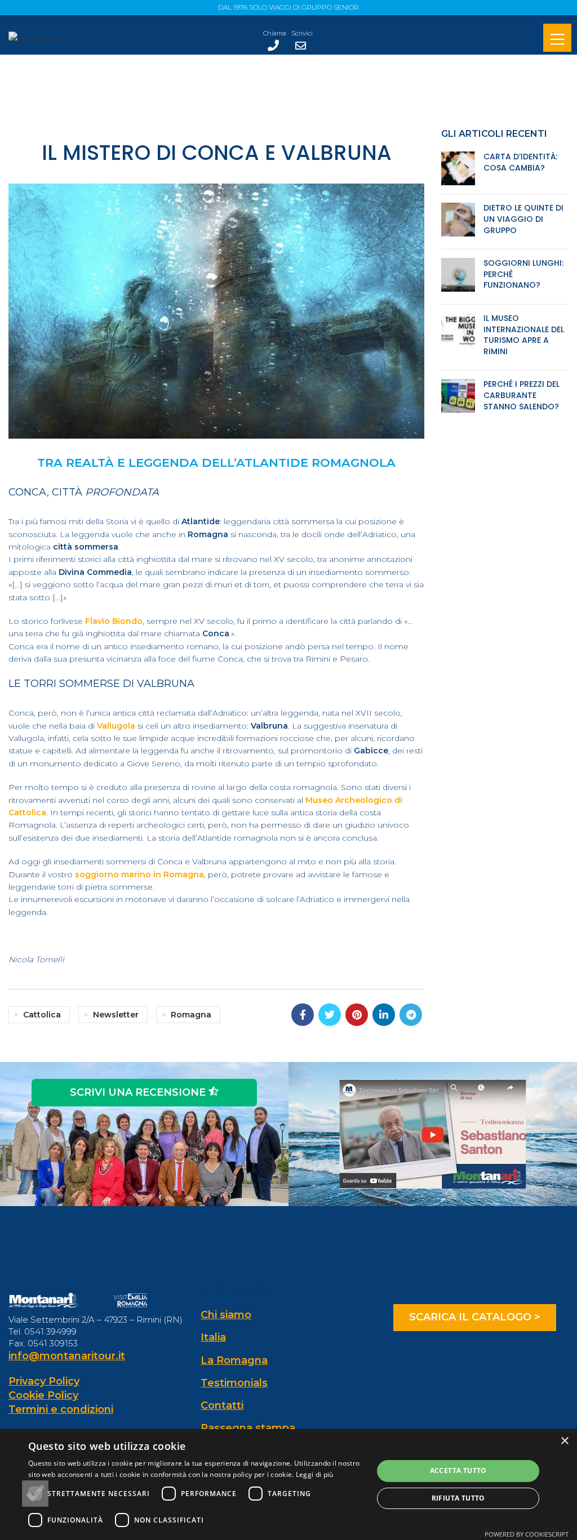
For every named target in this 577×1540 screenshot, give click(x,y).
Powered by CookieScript (527, 1534)
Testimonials (234, 1383)
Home (273, 104)
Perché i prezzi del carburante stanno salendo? (521, 395)
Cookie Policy (43, 1395)
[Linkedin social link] (383, 1014)
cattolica (42, 1015)
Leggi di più (315, 1474)
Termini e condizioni (60, 1409)
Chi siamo (226, 1315)
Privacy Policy (43, 1381)
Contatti (222, 1405)
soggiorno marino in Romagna (139, 874)
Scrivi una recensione (139, 1092)
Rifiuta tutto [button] (458, 1498)
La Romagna (234, 1360)
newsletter (116, 1015)
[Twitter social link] (329, 1014)
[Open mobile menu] (557, 39)
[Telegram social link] (411, 1014)
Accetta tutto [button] (458, 1470)
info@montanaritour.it (66, 1356)
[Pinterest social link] (356, 1014)
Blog (304, 104)
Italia (213, 1337)
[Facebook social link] (302, 1014)
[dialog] (288, 1484)
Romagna (191, 1015)
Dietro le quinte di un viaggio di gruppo (523, 218)
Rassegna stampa (248, 1428)
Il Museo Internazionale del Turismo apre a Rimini (523, 335)
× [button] (564, 1441)
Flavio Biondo (114, 621)
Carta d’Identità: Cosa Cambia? (520, 162)
